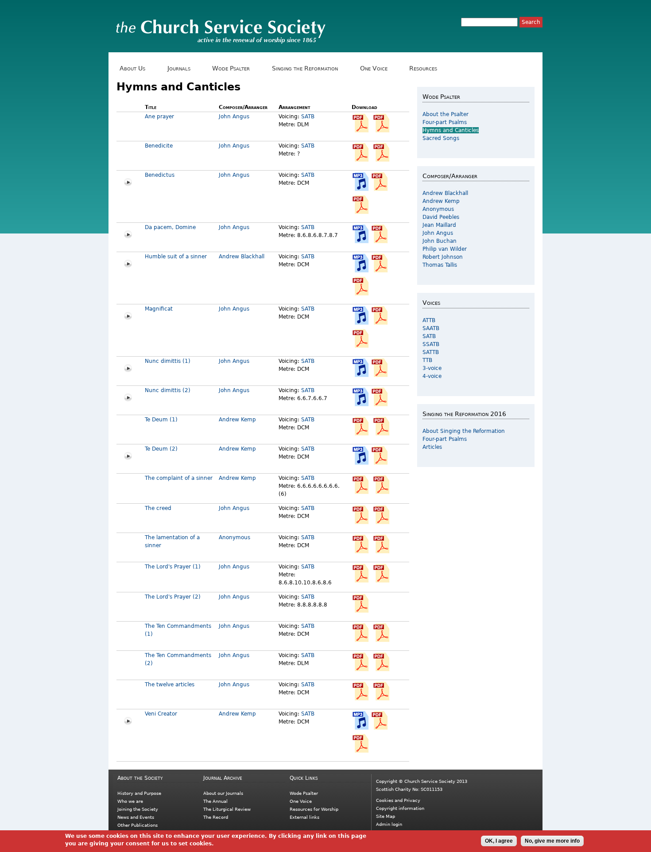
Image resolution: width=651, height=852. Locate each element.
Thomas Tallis (439, 265)
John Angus (234, 116)
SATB (307, 116)
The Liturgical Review (227, 809)
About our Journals (223, 793)
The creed (158, 508)
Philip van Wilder (444, 249)
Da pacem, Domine (170, 227)
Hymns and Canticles (450, 130)
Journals (177, 68)
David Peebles (440, 217)
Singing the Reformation (303, 68)
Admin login (389, 824)
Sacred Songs (440, 138)
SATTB (430, 352)
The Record (215, 817)
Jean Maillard (439, 225)
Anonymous (234, 537)
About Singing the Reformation (463, 431)
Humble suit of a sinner (176, 256)
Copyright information (400, 808)
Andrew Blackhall (241, 256)
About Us (130, 68)
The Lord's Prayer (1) (173, 567)
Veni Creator (161, 714)
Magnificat (159, 309)
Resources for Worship (314, 809)
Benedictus (159, 175)
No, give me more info (552, 841)
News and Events (135, 817)
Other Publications (137, 825)
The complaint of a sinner (179, 478)
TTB (427, 360)
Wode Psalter (229, 68)
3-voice (432, 368)
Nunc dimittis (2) (167, 390)
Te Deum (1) (161, 419)
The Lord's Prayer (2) (173, 597)
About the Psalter (445, 114)
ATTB (428, 320)
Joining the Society (137, 809)
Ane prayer (159, 116)
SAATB (430, 328)
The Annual (215, 801)
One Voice (371, 68)
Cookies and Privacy (398, 800)
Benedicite (159, 146)
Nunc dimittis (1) (167, 361)
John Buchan (439, 241)
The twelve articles (169, 684)
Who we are (130, 801)
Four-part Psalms (444, 122)
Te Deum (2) (161, 449)
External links (304, 817)
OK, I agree (499, 841)
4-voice (432, 376)
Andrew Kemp (237, 419)
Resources (421, 68)
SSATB (430, 344)
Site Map (385, 816)
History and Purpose (139, 793)
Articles (432, 447)
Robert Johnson (442, 257)
